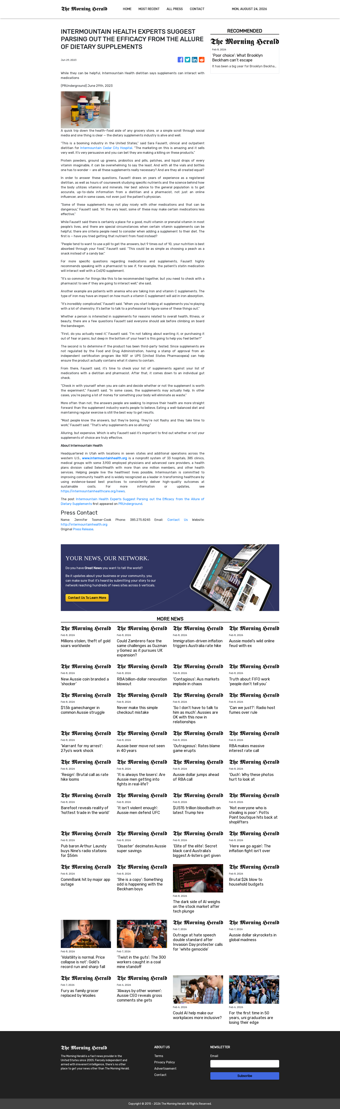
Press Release (83, 529)
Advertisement (165, 1068)
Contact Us (177, 520)
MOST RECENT (149, 9)
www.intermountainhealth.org (104, 458)
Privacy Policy (164, 1062)
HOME (127, 9)
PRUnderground (130, 504)
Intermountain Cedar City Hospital (106, 148)
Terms (158, 1056)
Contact (160, 1075)
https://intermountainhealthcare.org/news (93, 491)
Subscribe (244, 1076)
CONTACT (197, 9)
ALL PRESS (175, 9)
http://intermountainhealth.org (84, 524)
